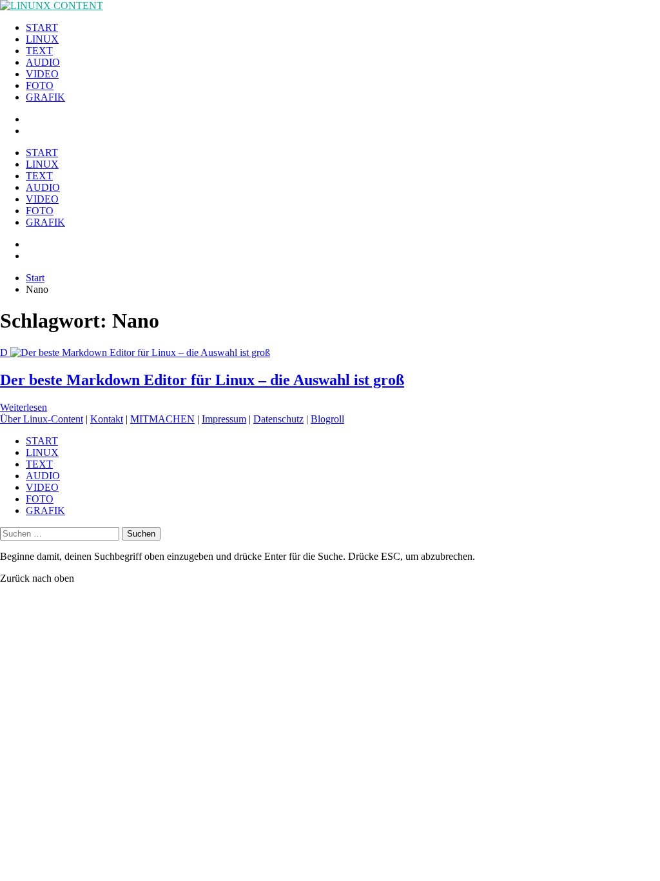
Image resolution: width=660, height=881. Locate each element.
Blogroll (327, 418)
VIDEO (42, 73)
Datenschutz (278, 418)
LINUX (42, 39)
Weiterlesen (23, 407)
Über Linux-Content (41, 418)
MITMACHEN (162, 418)
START (42, 27)
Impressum (224, 418)
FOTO (39, 85)
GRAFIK (45, 97)
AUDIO (43, 62)
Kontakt (106, 418)
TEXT (39, 50)
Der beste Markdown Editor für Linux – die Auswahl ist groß (202, 379)
